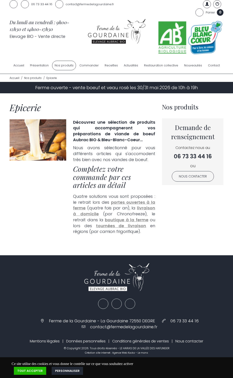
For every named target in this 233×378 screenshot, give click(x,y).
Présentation (39, 65)
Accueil (18, 65)
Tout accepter (30, 371)
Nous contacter (193, 176)
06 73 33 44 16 (193, 156)
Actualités (131, 65)
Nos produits (64, 65)
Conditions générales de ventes (140, 341)
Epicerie (51, 78)
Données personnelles (86, 341)
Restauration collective (161, 65)
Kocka (131, 353)
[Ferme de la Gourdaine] (116, 32)
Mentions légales (45, 341)
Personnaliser (67, 371)
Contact (214, 65)
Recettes (111, 65)
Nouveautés (193, 65)
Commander (89, 65)
